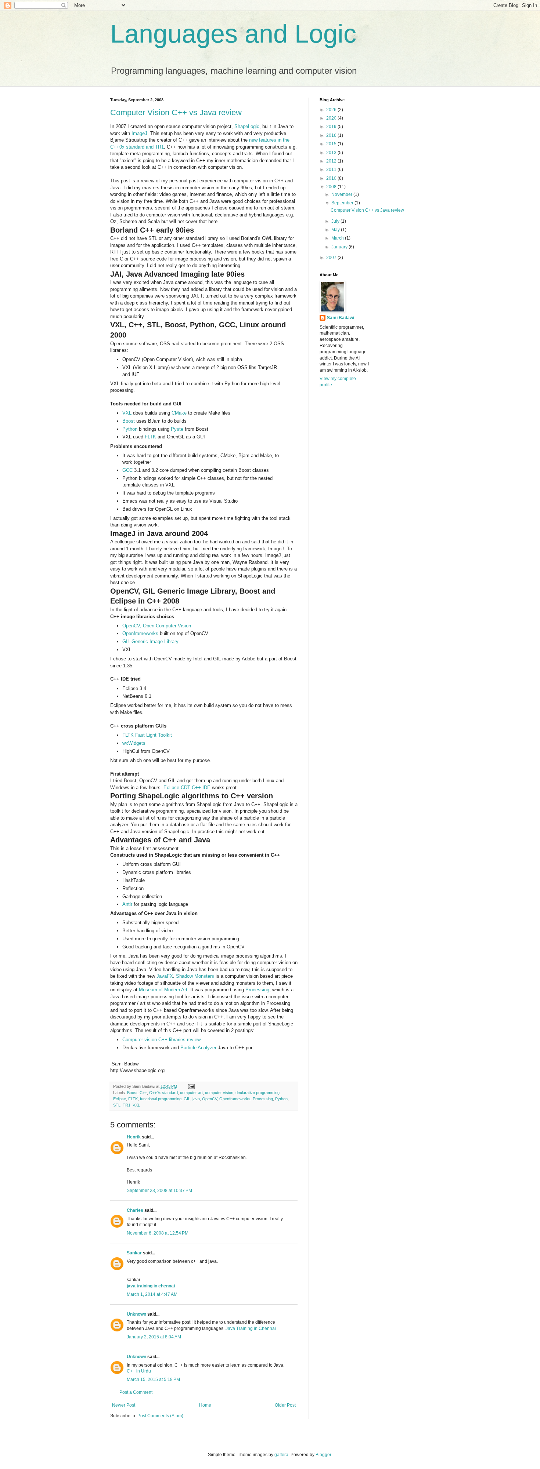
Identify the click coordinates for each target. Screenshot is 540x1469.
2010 (332, 178)
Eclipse (119, 1099)
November (342, 194)
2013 (332, 152)
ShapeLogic (246, 126)
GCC (127, 470)
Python (129, 429)
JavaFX (164, 976)
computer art (191, 1092)
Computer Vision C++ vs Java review (176, 112)
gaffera (281, 1454)
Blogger (323, 1454)
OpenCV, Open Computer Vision (156, 625)
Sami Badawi (340, 317)
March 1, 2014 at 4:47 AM (152, 1294)
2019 (332, 126)
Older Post (285, 1405)
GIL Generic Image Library (150, 641)
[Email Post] (190, 1086)
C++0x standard (163, 1092)
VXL (127, 413)
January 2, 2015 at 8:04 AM (154, 1336)
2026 (332, 109)
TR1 (126, 1105)
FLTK (150, 437)
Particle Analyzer (198, 1047)
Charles (135, 1210)
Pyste (177, 429)
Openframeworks (140, 633)
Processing (257, 989)
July (336, 221)
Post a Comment (135, 1392)
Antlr (127, 904)
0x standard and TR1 (141, 147)
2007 (332, 257)
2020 (332, 118)
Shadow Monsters (195, 976)
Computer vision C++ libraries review (161, 1039)
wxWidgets (133, 743)
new (254, 140)
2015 (332, 143)
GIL (187, 1099)
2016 (332, 135)
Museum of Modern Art (163, 989)
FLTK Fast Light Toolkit (147, 735)
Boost (128, 421)
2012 (332, 161)
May (336, 229)
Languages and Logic (233, 33)
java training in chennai (151, 1285)
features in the (274, 140)
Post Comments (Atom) (160, 1415)
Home (205, 1405)
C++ (114, 147)
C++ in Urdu (139, 1371)
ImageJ (139, 133)
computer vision (219, 1092)
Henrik (134, 1137)
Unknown (136, 1314)
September (342, 202)
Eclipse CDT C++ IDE (186, 787)
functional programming (160, 1099)
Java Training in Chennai (251, 1328)
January (340, 246)
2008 (332, 186)
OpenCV (209, 1099)
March (338, 238)
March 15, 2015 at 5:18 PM (153, 1379)
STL (116, 1105)
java (196, 1099)
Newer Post (123, 1405)
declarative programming (257, 1092)
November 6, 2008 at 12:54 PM (157, 1233)
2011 (332, 169)
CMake (179, 413)
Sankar (134, 1252)
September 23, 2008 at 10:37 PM (159, 1190)
